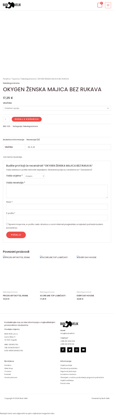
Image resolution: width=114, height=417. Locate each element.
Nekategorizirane (28, 79)
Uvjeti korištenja (67, 380)
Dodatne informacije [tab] (13, 139)
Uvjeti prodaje (66, 365)
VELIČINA (7, 103)
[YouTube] (83, 349)
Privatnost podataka (68, 368)
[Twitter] (69, 349)
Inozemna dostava (68, 374)
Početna (6, 79)
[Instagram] (76, 349)
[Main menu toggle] (108, 5)
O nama (7, 371)
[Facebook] (62, 349)
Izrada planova (10, 377)
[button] (93, 5)
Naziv (9, 202)
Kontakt (7, 374)
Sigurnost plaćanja (68, 371)
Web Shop (8, 368)
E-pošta (10, 213)
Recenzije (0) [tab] (33, 139)
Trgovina (15, 79)
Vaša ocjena (14, 175)
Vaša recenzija (15, 182)
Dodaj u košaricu (27, 119)
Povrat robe (65, 383)
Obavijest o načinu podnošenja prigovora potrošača (82, 377)
